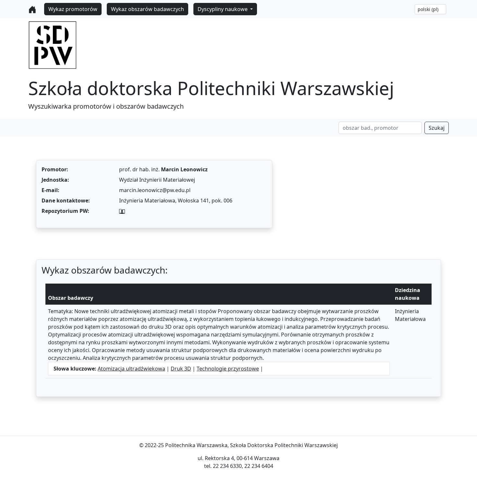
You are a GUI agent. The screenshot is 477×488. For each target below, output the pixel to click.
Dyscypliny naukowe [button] (223, 9)
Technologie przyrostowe (228, 368)
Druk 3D (181, 368)
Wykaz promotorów (72, 9)
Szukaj (437, 127)
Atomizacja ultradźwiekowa (131, 368)
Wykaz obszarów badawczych (147, 9)
